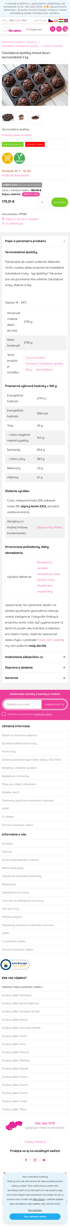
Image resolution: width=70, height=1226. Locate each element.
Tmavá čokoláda (53, 45)
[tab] (35, 241)
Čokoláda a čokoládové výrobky (20, 45)
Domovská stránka (12, 41)
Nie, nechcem (35, 1210)
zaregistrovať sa (54, 704)
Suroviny (32, 41)
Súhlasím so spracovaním (29, 714)
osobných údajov (43, 714)
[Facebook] (26, 1160)
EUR (17, 20)
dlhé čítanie (39, 1199)
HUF (24, 20)
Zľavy (28, 369)
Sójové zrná (44, 527)
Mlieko (58, 527)
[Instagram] (35, 1160)
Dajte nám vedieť (50, 640)
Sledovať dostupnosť (15, 175)
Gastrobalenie (44, 369)
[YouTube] (44, 1160)
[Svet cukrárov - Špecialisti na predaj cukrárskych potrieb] (11, 29)
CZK (11, 20)
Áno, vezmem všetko (35, 1216)
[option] (35, 85)
